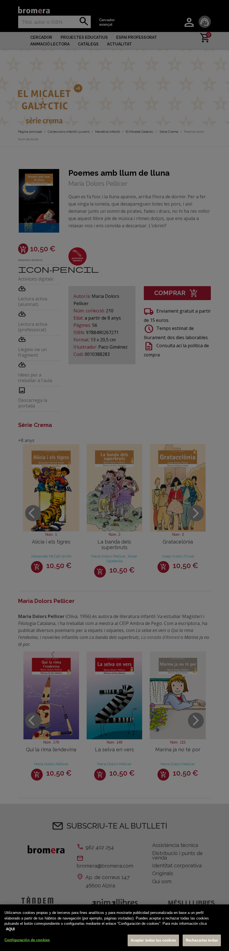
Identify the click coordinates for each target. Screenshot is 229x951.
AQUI (10, 929)
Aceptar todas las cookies (153, 940)
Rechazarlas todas (202, 940)
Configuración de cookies (27, 940)
